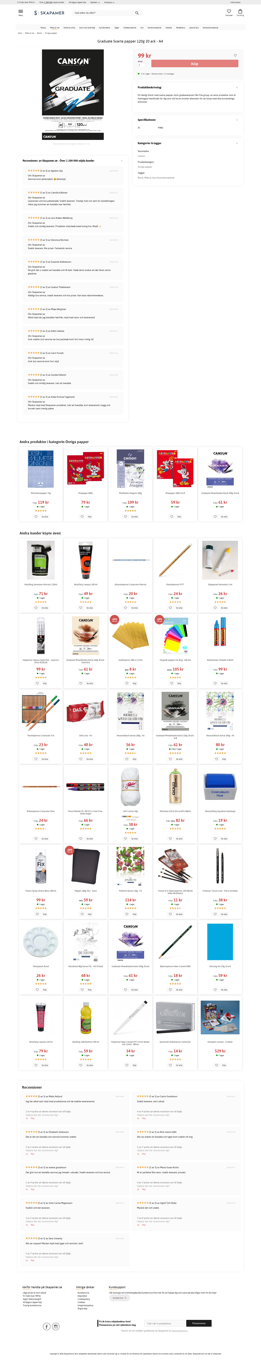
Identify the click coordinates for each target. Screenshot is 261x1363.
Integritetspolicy (85, 1305)
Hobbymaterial (129, 27)
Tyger (116, 27)
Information (235, 2)
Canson (141, 156)
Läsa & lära (194, 27)
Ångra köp (82, 1308)
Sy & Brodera (104, 27)
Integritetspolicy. (180, 1330)
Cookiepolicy (84, 1299)
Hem (20, 33)
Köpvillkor (82, 1296)
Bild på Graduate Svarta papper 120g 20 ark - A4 (71, 144)
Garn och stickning (87, 27)
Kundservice (83, 1292)
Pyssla (43, 27)
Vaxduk (169, 27)
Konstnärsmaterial (210, 27)
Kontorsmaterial (154, 27)
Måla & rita (54, 27)
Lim (141, 27)
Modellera (180, 27)
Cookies (81, 1302)
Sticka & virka (69, 27)
